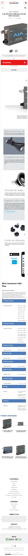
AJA (19, 18)
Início (10, 11)
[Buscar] (25, 7)
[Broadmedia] (14, 3)
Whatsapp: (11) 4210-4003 (14, 527)
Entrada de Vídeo (8, 345)
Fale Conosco (22, 56)
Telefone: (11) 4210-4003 (14, 526)
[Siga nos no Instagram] (15, 546)
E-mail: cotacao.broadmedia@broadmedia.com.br (14, 529)
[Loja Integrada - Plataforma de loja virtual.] (17, 554)
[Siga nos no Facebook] (13, 546)
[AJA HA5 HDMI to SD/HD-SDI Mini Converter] (20, 426)
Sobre (14, 508)
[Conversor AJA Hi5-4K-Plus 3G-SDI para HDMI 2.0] (20, 453)
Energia (5, 386)
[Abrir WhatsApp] (25, 553)
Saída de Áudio (7, 369)
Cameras (14, 485)
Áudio (14, 483)
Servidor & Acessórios (14, 493)
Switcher (14, 497)
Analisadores (14, 481)
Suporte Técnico (14, 510)
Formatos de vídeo (8, 301)
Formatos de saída (8, 323)
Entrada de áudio (8, 361)
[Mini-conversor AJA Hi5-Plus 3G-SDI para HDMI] (7, 453)
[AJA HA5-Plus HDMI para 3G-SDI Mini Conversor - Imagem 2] (16, 51)
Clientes (14, 506)
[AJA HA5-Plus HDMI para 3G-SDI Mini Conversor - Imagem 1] (11, 51)
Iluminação (14, 489)
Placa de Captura (14, 491)
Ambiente (6, 400)
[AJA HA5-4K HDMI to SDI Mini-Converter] (7, 426)
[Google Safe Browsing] (18, 539)
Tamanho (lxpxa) (8, 378)
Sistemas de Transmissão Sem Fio (14, 495)
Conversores (16, 11)
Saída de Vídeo (7, 353)
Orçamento (7, 62)
